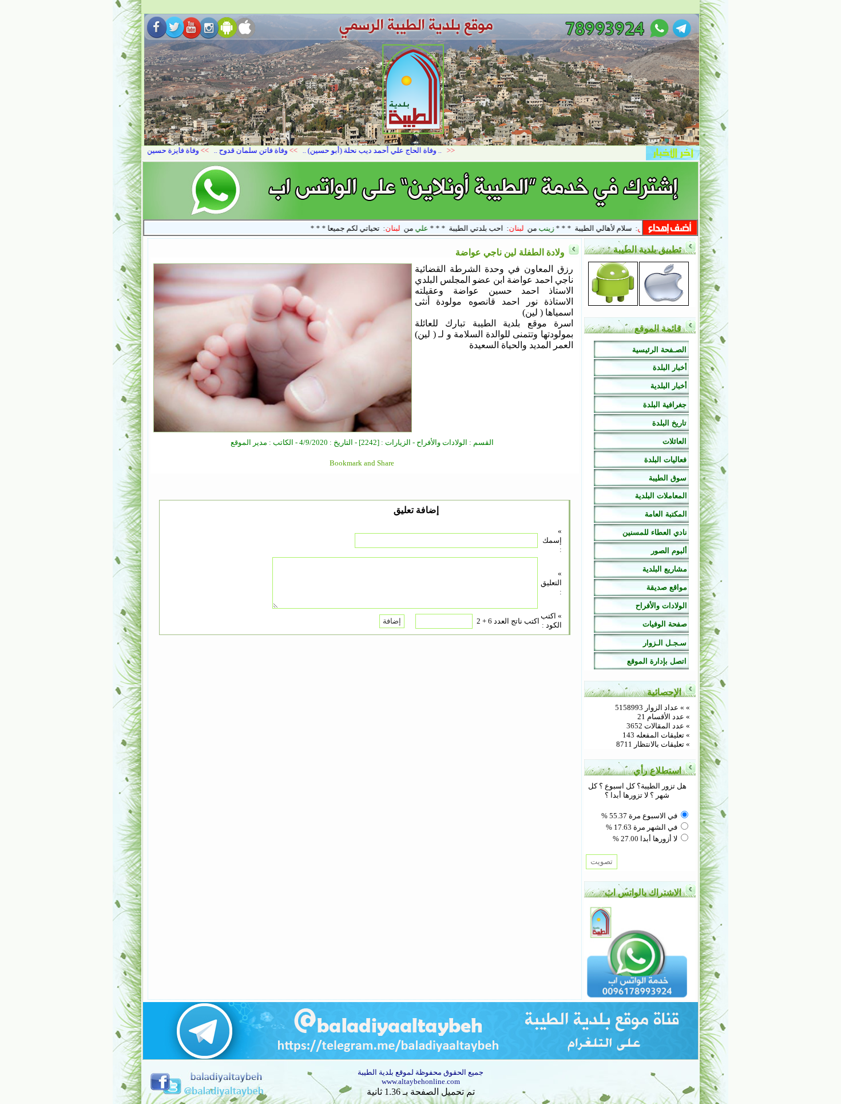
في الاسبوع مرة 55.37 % (639, 815)
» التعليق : (551, 582)
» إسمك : (552, 540)
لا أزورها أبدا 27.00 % (645, 838)
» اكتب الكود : (551, 620)
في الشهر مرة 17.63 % (641, 827)
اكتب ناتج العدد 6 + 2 (508, 621)
